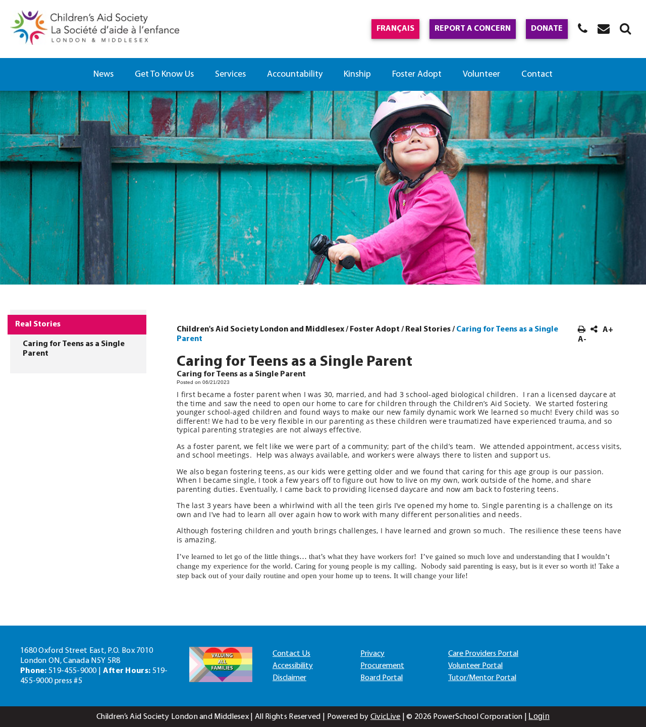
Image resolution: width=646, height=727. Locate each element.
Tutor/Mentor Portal (482, 678)
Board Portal (381, 678)
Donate (547, 29)
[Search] (625, 28)
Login (539, 716)
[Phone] (582, 28)
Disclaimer (289, 678)
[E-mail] (604, 28)
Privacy (372, 654)
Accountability (294, 74)
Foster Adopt (417, 74)
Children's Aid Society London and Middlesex (260, 329)
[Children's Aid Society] (94, 29)
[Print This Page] (581, 330)
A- (582, 339)
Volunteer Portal (475, 666)
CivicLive (385, 717)
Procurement (382, 666)
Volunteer (481, 74)
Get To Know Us (164, 74)
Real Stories (428, 329)
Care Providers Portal (483, 654)
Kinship (357, 74)
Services (230, 74)
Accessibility (293, 666)
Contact (537, 74)
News (103, 74)
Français (395, 29)
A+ (608, 330)
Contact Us (291, 654)
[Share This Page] (594, 330)
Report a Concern (473, 29)
